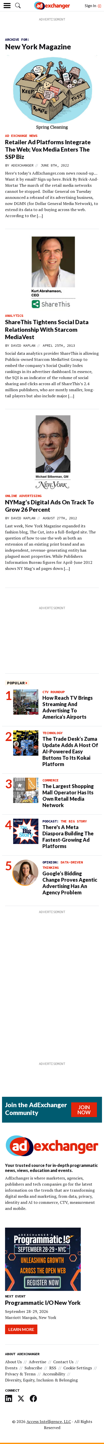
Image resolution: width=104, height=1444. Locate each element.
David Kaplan (23, 345)
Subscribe (33, 1368)
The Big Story (74, 821)
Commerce (50, 780)
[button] (18, 5)
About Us (13, 1362)
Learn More (21, 1329)
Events (11, 1368)
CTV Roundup (53, 692)
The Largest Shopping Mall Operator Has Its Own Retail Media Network (68, 795)
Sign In (91, 5)
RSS (52, 1368)
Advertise (37, 1362)
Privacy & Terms (20, 1374)
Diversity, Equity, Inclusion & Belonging (41, 1380)
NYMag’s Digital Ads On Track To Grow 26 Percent (49, 506)
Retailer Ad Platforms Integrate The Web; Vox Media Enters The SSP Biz (48, 149)
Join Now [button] (84, 1109)
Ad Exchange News (21, 135)
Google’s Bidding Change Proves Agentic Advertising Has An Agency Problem (69, 882)
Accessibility (54, 1374)
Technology (52, 733)
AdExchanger (22, 165)
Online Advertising (23, 495)
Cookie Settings (77, 1368)
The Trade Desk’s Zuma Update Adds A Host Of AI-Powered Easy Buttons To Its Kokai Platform (70, 751)
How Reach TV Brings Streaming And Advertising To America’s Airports (67, 707)
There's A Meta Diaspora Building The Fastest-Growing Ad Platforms (68, 836)
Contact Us (63, 1362)
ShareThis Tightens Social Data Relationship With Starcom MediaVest (47, 329)
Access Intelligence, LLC (49, 1421)
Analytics (14, 315)
